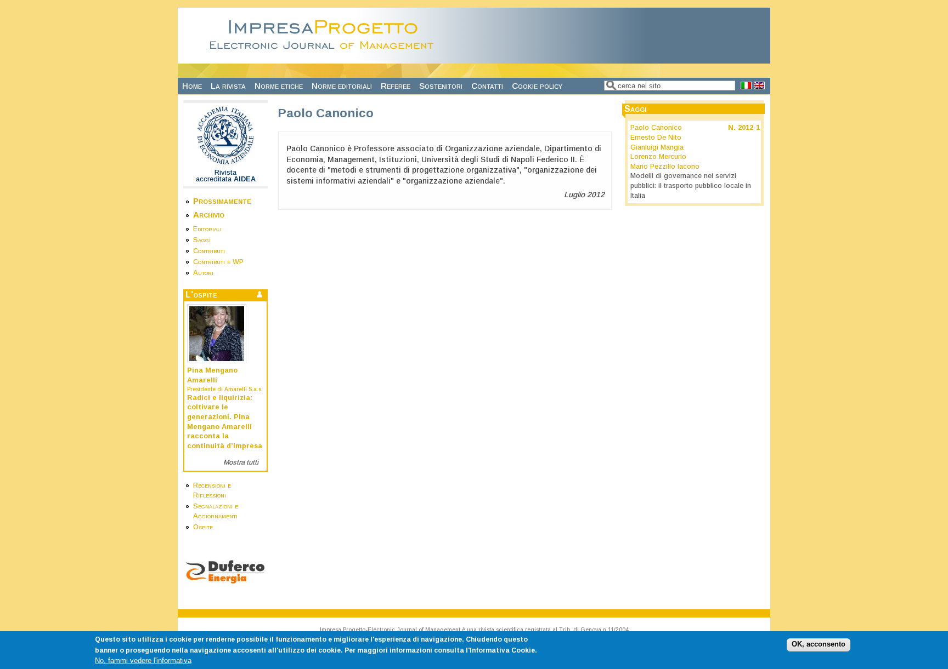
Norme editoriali (342, 85)
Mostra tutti (240, 462)
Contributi (209, 251)
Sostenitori (440, 85)
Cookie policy (537, 85)
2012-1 (749, 127)
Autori (203, 273)
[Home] (325, 57)
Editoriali (207, 229)
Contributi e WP (218, 262)
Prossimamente (222, 200)
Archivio (208, 214)
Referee (395, 85)
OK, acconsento (818, 644)
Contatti (487, 85)
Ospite (203, 527)
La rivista (228, 85)
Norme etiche (279, 85)
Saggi (202, 240)
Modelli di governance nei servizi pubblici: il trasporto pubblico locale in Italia (690, 185)
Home (192, 85)
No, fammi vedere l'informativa (143, 661)
